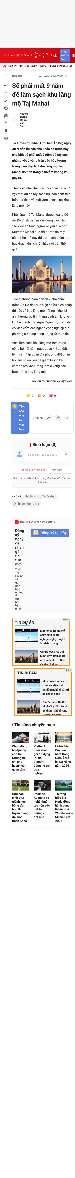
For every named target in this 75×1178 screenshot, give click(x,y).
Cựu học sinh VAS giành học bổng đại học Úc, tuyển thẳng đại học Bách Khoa (20, 807)
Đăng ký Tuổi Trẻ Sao (65, 55)
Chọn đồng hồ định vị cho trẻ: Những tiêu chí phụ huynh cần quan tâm (19, 758)
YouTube (24, 55)
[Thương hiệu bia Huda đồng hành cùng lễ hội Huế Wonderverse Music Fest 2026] (63, 785)
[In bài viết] (6, 138)
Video (34, 66)
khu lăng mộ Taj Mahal (40, 496)
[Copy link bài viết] (58, 418)
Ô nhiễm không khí (26, 504)
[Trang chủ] (4, 66)
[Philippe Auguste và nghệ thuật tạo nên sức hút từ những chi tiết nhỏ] (42, 785)
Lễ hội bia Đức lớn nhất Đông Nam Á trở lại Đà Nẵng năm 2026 (63, 756)
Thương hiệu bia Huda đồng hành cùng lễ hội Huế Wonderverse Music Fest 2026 (63, 807)
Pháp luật (62, 66)
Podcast (11, 55)
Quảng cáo (45, 55)
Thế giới (52, 66)
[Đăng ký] (50, 533)
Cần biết (36, 55)
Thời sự (42, 66)
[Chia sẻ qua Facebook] (49, 418)
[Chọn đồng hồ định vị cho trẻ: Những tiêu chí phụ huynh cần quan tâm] (20, 737)
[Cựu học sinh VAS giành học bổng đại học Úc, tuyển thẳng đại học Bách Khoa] (20, 785)
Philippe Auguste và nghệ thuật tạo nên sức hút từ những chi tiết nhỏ (42, 805)
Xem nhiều (24, 66)
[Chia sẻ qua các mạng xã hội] (67, 418)
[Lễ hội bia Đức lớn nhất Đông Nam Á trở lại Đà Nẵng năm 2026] (63, 737)
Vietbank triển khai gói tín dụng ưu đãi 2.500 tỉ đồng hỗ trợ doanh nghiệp (42, 760)
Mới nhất (13, 66)
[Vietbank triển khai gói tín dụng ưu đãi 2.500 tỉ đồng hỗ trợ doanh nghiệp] (42, 737)
